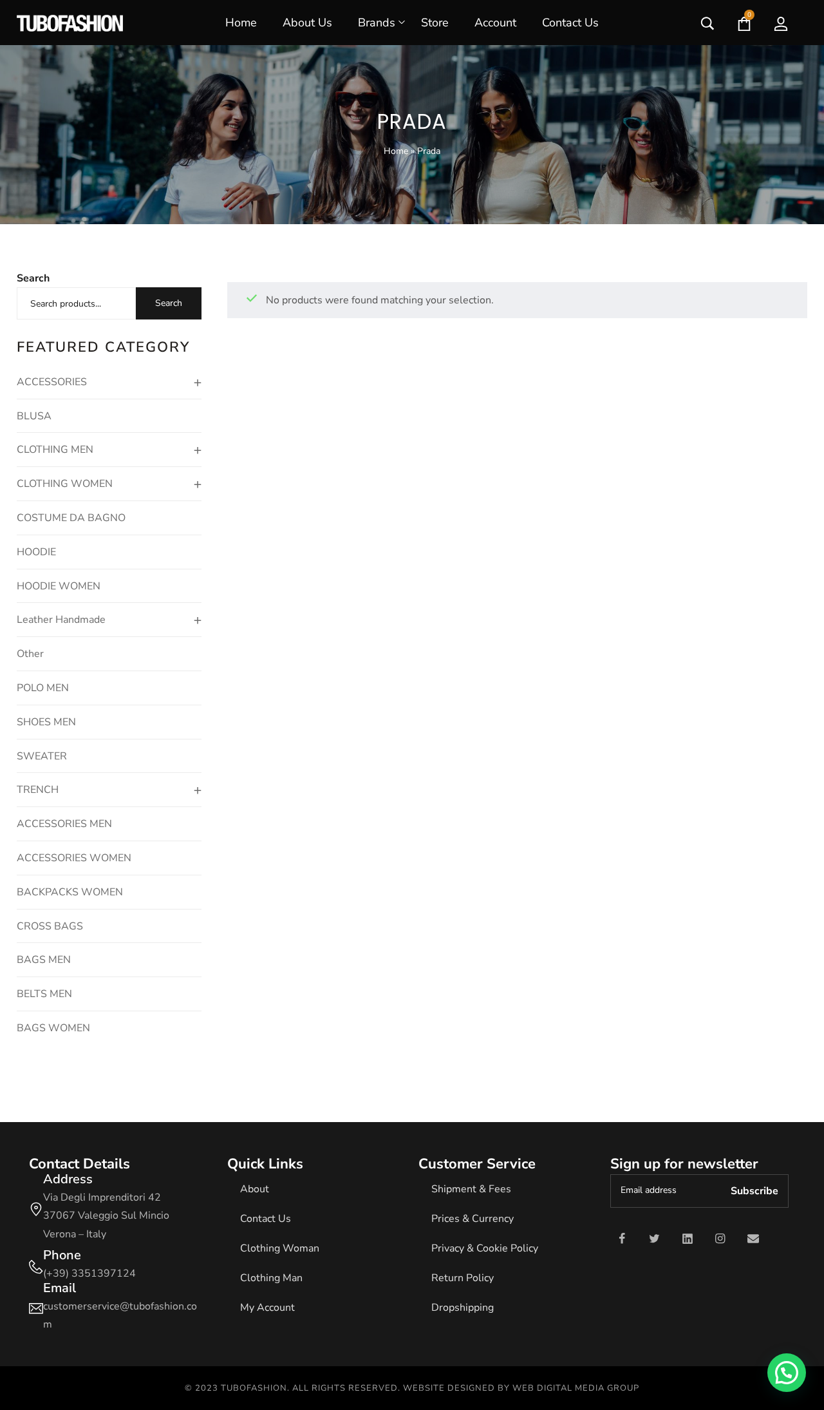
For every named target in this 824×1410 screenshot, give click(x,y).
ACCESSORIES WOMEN (74, 858)
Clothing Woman (279, 1248)
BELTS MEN (44, 994)
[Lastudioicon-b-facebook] (621, 1238)
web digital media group (575, 1388)
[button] (786, 1372)
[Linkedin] (687, 1238)
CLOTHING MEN (55, 450)
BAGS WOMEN (53, 1028)
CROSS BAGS (50, 926)
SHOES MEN (46, 722)
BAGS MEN (44, 960)
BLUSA (34, 416)
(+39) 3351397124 (89, 1273)
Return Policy (462, 1278)
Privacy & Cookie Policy (484, 1248)
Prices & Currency (472, 1219)
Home (396, 151)
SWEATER (42, 756)
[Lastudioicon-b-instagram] (720, 1238)
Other (30, 654)
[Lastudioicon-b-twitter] (654, 1238)
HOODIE (36, 552)
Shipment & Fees (471, 1189)
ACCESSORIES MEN (64, 824)
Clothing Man (271, 1278)
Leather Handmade (61, 620)
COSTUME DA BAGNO (71, 518)
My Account (267, 1307)
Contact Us (265, 1219)
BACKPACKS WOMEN (70, 892)
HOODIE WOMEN (58, 586)
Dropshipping (462, 1307)
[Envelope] (753, 1238)
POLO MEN (43, 688)
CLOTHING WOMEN (65, 484)
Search (33, 278)
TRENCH (38, 790)
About (254, 1189)
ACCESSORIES (52, 382)
